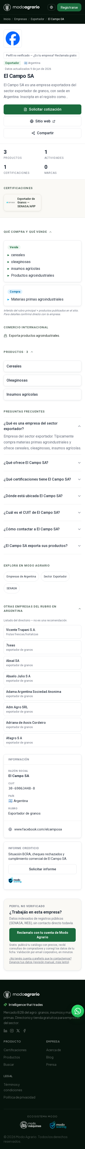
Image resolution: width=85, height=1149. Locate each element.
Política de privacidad (19, 1097)
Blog (49, 1057)
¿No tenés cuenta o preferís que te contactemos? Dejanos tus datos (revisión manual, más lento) (40, 960)
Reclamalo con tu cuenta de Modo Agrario (42, 935)
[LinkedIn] (5, 1031)
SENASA (12, 588)
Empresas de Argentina (21, 576)
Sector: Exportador (55, 576)
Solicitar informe (42, 869)
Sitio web (43, 121)
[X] (18, 1031)
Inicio (7, 19)
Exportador (37, 19)
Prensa (51, 1064)
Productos (12, 1057)
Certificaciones (15, 1050)
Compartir (45, 133)
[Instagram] (12, 1031)
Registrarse (69, 7)
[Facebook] (24, 1031)
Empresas (20, 19)
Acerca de (53, 1050)
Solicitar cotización (45, 109)
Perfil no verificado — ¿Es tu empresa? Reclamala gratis (41, 55)
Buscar (9, 1064)
